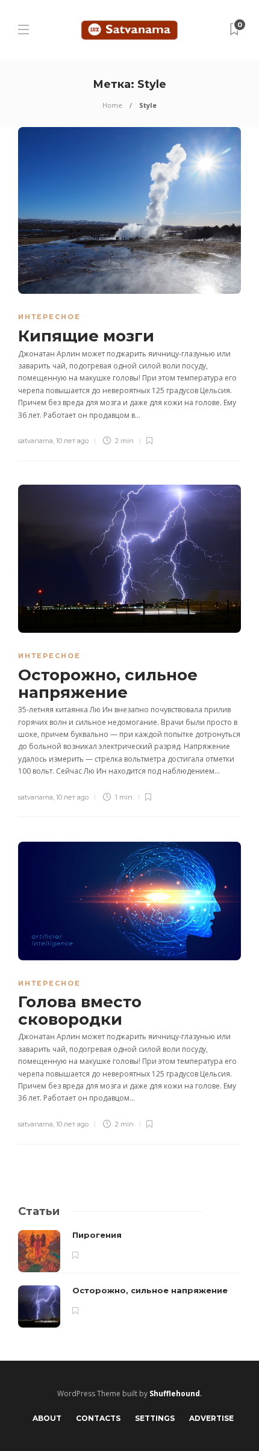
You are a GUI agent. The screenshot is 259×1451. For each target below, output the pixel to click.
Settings (155, 1418)
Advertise (211, 1418)
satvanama (35, 441)
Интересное (49, 316)
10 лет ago (72, 441)
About (47, 1418)
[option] (129, 1279)
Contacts (98, 1418)
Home (112, 105)
